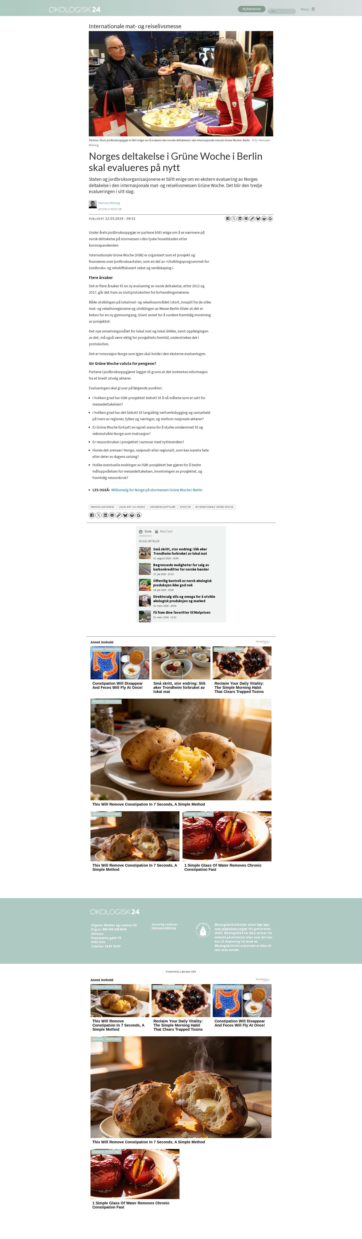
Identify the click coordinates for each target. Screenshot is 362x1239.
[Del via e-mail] (246, 219)
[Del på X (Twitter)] (234, 219)
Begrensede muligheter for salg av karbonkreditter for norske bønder (181, 567)
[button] (145, 532)
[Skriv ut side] (264, 219)
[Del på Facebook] (228, 219)
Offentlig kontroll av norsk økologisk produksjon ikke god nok (182, 583)
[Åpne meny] (308, 9)
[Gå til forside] (74, 9)
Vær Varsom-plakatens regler (242, 927)
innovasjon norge (102, 507)
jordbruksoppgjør (163, 507)
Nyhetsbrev (251, 9)
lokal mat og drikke (132, 507)
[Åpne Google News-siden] (270, 219)
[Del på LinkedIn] (240, 219)
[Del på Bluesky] (258, 219)
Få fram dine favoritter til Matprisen (181, 612)
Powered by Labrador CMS (181, 972)
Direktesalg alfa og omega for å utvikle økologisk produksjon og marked (184, 599)
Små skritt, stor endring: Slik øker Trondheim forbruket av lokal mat (180, 551)
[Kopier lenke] (252, 219)
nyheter (185, 507)
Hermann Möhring (164, 928)
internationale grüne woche (214, 507)
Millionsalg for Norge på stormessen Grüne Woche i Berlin (156, 490)
